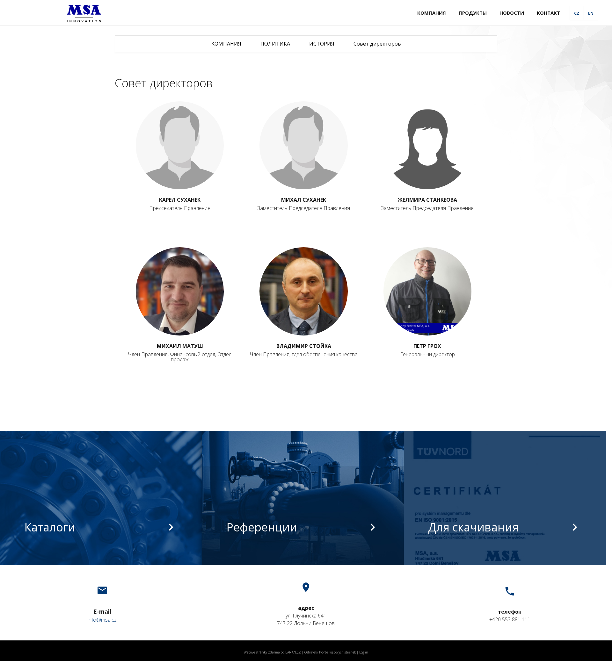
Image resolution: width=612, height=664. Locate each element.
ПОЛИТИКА (275, 43)
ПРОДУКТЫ (473, 13)
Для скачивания (473, 527)
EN (591, 13)
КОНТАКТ (548, 13)
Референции (261, 527)
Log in (363, 652)
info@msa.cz (102, 619)
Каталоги (49, 527)
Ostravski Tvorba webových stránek (330, 652)
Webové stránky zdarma (262, 652)
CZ (576, 13)
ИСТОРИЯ (321, 43)
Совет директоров (377, 43)
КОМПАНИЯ (431, 13)
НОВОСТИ (511, 13)
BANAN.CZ (293, 652)
